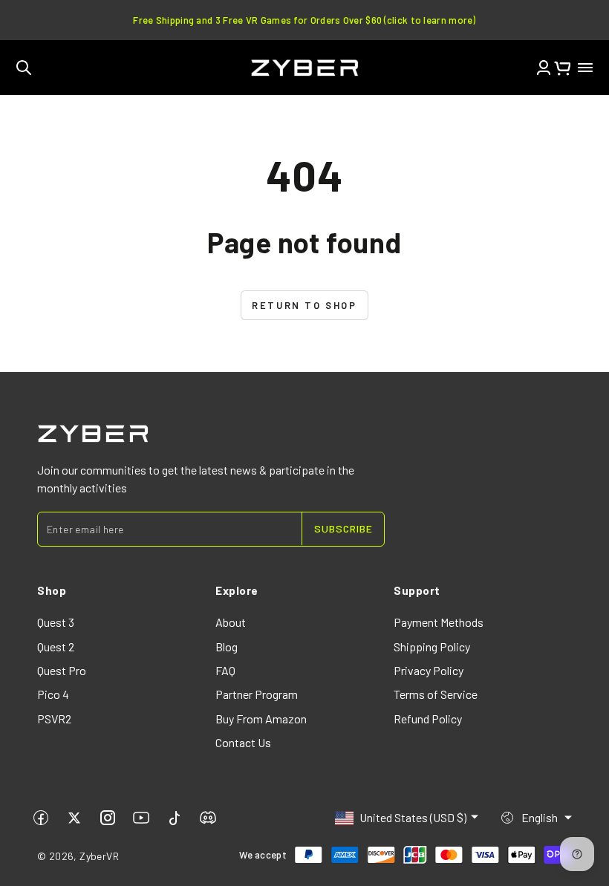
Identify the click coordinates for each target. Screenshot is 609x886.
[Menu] (585, 67)
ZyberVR (99, 856)
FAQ (225, 670)
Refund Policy (428, 718)
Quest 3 (55, 622)
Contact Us (243, 742)
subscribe (343, 528)
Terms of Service (436, 694)
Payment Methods (438, 622)
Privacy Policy (428, 670)
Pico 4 (53, 694)
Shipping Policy (432, 646)
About (230, 622)
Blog (226, 646)
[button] (24, 67)
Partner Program (256, 694)
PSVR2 (54, 718)
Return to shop (304, 305)
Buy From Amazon (261, 718)
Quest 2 (55, 646)
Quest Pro (61, 670)
